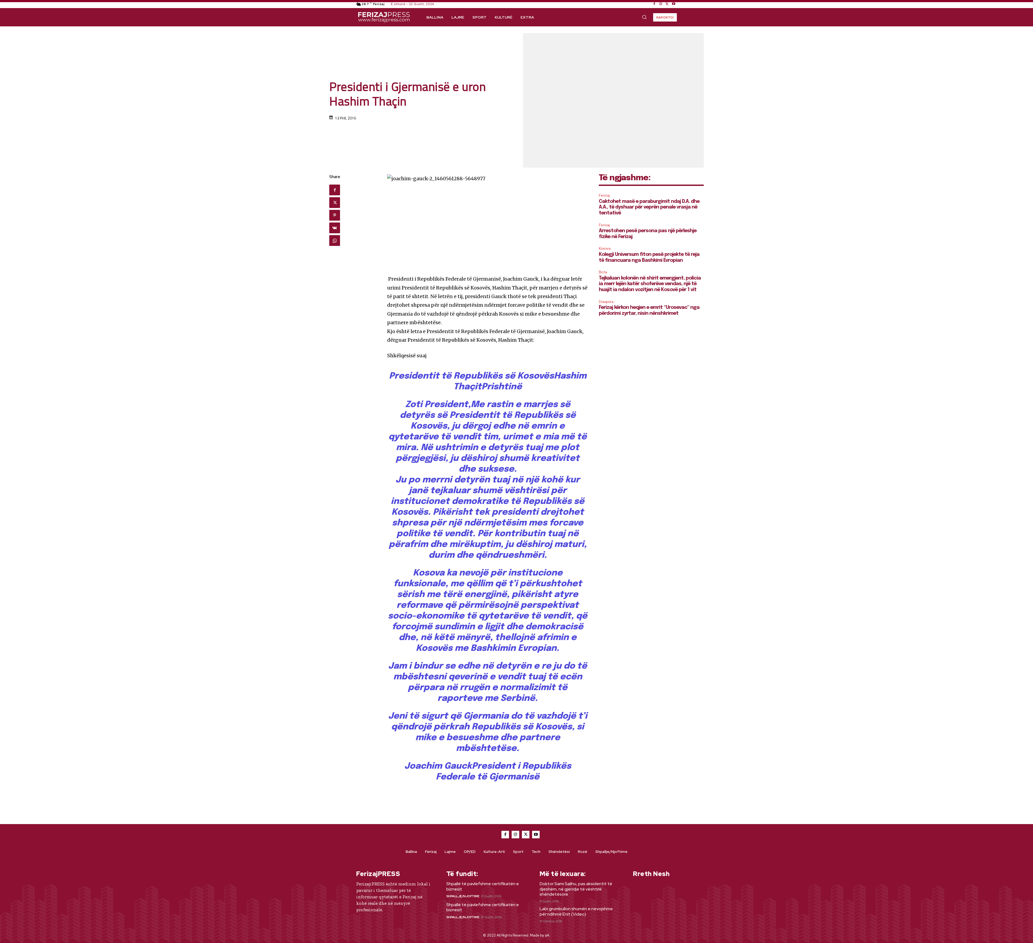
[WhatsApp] (334, 240)
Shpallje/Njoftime (462, 896)
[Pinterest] (334, 215)
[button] (644, 17)
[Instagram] (660, 4)
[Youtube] (673, 4)
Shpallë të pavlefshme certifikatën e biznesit (482, 886)
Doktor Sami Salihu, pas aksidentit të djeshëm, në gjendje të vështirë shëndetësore (576, 889)
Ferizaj (604, 195)
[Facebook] (654, 4)
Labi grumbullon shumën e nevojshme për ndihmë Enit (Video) (576, 911)
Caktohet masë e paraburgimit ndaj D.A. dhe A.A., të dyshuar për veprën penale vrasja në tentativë (649, 207)
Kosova (605, 248)
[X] (667, 4)
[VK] (334, 227)
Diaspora (606, 301)
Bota (603, 272)
